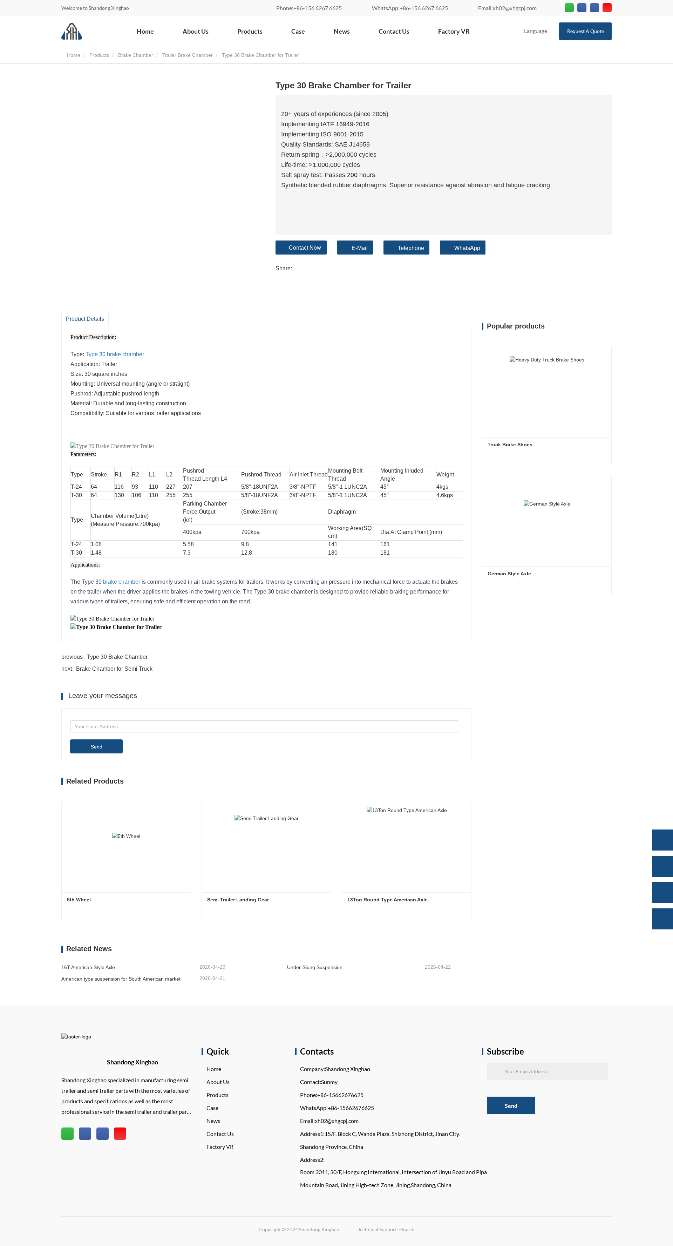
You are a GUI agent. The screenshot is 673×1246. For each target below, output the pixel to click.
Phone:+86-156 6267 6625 (309, 8)
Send (96, 747)
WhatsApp (467, 248)
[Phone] (662, 866)
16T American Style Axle (88, 967)
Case (298, 31)
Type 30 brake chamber (115, 354)
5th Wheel (79, 899)
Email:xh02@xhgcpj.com (507, 8)
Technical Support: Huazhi (386, 1229)
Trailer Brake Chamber (187, 55)
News (342, 31)
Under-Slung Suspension (314, 967)
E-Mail (360, 248)
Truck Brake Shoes (511, 444)
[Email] (662, 892)
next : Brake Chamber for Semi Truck (106, 669)
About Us (196, 31)
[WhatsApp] (662, 840)
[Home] (71, 31)
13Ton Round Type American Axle (387, 899)
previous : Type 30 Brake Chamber (104, 657)
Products (250, 31)
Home (145, 31)
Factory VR (454, 31)
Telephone (411, 248)
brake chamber (121, 582)
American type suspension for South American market (121, 979)
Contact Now (305, 248)
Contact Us (394, 31)
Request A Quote (585, 31)
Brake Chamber (135, 55)
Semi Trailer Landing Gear (238, 899)
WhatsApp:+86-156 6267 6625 (410, 8)
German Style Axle (509, 573)
